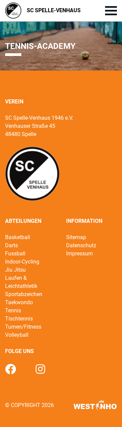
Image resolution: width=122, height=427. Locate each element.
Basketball (17, 237)
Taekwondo (19, 302)
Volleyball (16, 335)
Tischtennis (19, 318)
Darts (11, 245)
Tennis (13, 310)
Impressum (79, 253)
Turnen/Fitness (23, 327)
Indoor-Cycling (22, 261)
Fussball (15, 253)
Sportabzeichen (23, 294)
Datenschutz (81, 245)
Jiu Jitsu (15, 270)
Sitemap (76, 237)
